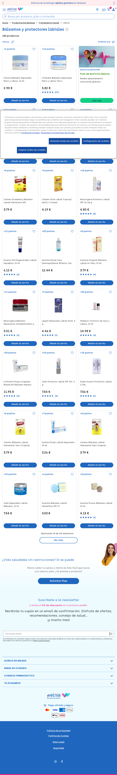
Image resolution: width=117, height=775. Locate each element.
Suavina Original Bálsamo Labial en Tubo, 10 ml (93, 261)
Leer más (96, 101)
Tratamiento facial (49, 23)
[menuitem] (113, 9)
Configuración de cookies (96, 141)
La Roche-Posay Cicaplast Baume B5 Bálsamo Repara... (18, 383)
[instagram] (55, 761)
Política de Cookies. (30, 133)
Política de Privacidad (41, 640)
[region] (58, 134)
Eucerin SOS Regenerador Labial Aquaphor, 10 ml (20, 261)
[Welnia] (15, 9)
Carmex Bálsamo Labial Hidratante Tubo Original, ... (94, 444)
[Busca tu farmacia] (97, 9)
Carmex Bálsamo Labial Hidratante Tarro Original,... (17, 444)
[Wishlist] (33, 49)
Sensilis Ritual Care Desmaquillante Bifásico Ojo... (57, 261)
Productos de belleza (23, 23)
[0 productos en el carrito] (108, 9)
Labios (66, 23)
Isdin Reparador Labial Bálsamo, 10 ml (15, 504)
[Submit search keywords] (5, 16)
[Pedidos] (103, 9)
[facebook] (62, 761)
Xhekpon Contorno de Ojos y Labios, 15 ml (94, 322)
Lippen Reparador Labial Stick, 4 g (58, 322)
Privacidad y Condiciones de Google (57, 133)
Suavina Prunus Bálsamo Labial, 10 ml (96, 504)
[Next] (112, 3)
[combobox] (58, 16)
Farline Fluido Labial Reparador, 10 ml (58, 444)
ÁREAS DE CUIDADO (15, 668)
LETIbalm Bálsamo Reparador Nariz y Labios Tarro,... (57, 79)
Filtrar (6, 42)
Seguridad (58, 748)
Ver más (58, 540)
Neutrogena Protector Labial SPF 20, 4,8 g (95, 201)
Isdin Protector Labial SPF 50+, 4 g (58, 383)
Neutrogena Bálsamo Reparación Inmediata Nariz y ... (20, 322)
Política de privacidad (58, 731)
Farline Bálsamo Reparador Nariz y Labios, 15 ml (18, 79)
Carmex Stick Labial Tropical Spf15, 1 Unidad (56, 201)
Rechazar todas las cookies (64, 141)
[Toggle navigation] (4, 9)
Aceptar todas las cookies (32, 150)
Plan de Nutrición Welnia (95, 73)
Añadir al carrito (20, 100)
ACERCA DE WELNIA (15, 660)
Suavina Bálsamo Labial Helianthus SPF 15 (54, 504)
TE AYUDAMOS (12, 683)
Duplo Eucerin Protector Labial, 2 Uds (96, 383)
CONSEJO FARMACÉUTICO (19, 675)
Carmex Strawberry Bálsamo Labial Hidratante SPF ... (18, 201)
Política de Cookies (58, 736)
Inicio (5, 23)
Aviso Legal (58, 742)
